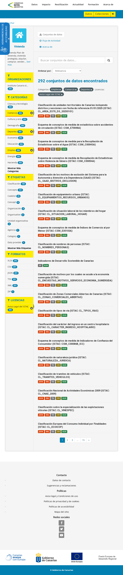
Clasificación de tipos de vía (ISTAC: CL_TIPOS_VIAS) (68, 310)
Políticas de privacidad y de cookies (61, 501)
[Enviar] (109, 60)
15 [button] (83, 440)
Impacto (46, 4)
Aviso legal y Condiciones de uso (61, 496)
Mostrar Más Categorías (14, 170)
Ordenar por (44, 70)
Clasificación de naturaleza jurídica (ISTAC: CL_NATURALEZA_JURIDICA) (62, 359)
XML (47, 116)
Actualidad (78, 4)
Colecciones (102, 13)
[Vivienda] (19, 35)
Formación (93, 4)
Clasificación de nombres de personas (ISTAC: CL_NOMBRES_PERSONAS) (64, 246)
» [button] (88, 440)
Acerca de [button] (47, 46)
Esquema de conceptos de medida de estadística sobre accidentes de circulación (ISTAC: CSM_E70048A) (75, 126)
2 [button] (67, 440)
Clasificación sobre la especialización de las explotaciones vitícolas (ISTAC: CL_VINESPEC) (71, 409)
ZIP (40, 265)
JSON (41, 116)
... (77, 440)
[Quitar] (60, 89)
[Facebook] (61, 523)
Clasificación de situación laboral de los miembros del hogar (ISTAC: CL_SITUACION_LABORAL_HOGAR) (72, 213)
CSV (58, 116)
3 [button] (72, 440)
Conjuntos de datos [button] (52, 34)
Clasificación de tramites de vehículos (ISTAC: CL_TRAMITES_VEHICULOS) (64, 376)
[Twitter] (61, 529)
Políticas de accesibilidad (61, 506)
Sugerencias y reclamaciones (61, 485)
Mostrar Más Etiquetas (19, 248)
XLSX (64, 116)
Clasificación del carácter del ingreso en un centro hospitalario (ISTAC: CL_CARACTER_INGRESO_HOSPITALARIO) (73, 326)
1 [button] (62, 440)
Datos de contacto (61, 480)
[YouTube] (61, 535)
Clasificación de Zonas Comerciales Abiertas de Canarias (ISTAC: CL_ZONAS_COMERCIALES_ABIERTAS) (75, 296)
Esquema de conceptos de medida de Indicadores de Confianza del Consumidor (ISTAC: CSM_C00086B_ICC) (75, 342)
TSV (52, 116)
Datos (35, 4)
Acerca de (108, 4)
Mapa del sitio (61, 511)
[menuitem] (34, 5)
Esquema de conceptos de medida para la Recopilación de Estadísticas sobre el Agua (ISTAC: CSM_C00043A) (70, 143)
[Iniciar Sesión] (113, 14)
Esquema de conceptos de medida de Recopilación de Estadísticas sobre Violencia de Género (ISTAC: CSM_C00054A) (75, 160)
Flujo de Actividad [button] (51, 40)
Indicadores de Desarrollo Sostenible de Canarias (66, 260)
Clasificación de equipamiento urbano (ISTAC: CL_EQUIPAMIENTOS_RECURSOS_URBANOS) (63, 196)
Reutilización (61, 4)
